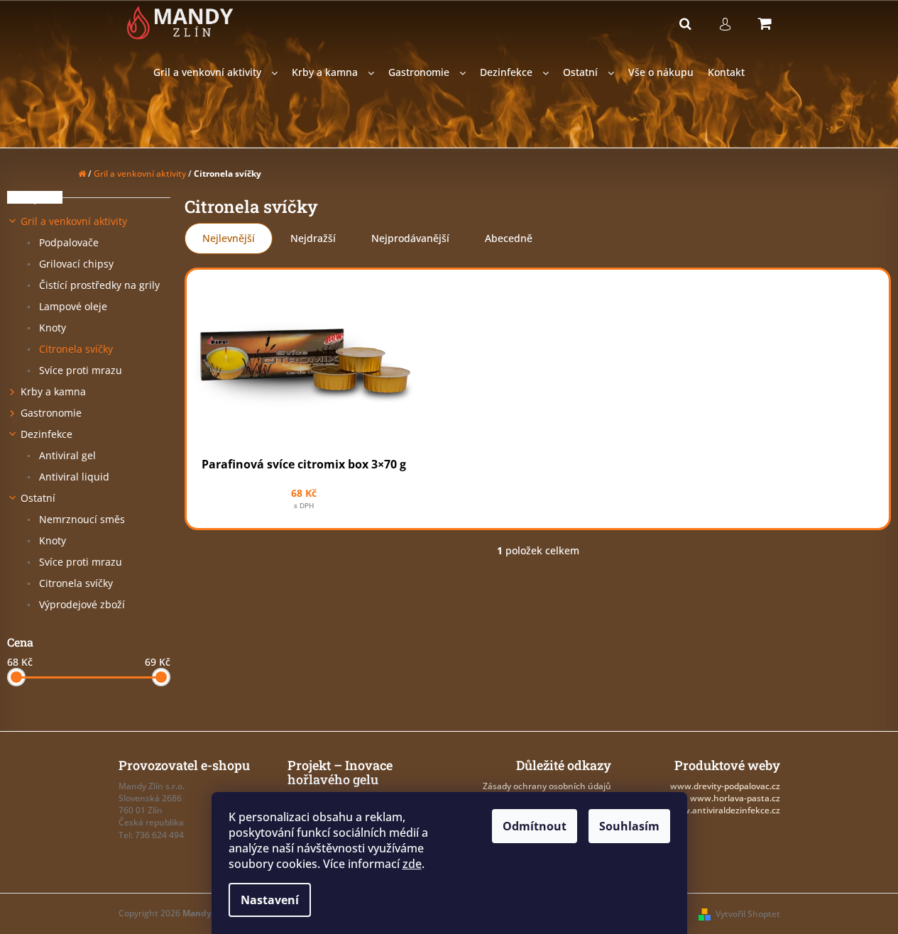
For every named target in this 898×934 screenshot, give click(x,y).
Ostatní (38, 498)
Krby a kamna (53, 391)
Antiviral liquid (72, 476)
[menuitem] (215, 73)
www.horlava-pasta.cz (735, 798)
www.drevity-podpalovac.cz (725, 786)
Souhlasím (629, 826)
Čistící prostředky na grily (98, 285)
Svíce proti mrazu (79, 370)
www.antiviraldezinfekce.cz (724, 810)
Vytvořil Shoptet (748, 914)
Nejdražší (313, 238)
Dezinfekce (46, 434)
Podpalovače (67, 242)
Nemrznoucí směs (80, 519)
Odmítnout (534, 826)
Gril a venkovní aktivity (74, 221)
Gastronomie (51, 412)
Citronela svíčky (74, 349)
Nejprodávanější (410, 238)
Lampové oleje (71, 306)
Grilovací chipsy (75, 263)
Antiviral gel (66, 455)
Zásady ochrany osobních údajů (547, 786)
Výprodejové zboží (80, 604)
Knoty (51, 327)
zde (412, 864)
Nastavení (270, 900)
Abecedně (508, 238)
